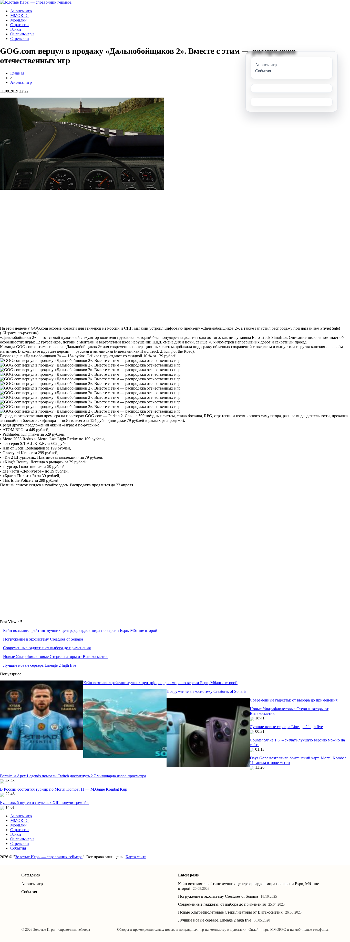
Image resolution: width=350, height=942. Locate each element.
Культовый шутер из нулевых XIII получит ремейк (44, 802)
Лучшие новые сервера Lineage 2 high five (39, 665)
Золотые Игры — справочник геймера (49, 857)
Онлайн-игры (22, 34)
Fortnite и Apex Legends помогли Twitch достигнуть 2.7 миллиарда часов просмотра (73, 776)
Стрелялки (19, 38)
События (18, 848)
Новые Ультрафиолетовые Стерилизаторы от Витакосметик (55, 656)
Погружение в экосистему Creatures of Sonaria (43, 639)
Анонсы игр (21, 11)
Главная (17, 73)
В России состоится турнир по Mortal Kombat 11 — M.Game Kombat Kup (63, 789)
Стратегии (19, 25)
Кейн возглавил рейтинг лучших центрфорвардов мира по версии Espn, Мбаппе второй (80, 630)
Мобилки (18, 20)
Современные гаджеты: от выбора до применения (47, 648)
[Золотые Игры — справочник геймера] (35, 2)
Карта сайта (136, 857)
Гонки (15, 29)
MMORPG (19, 15)
